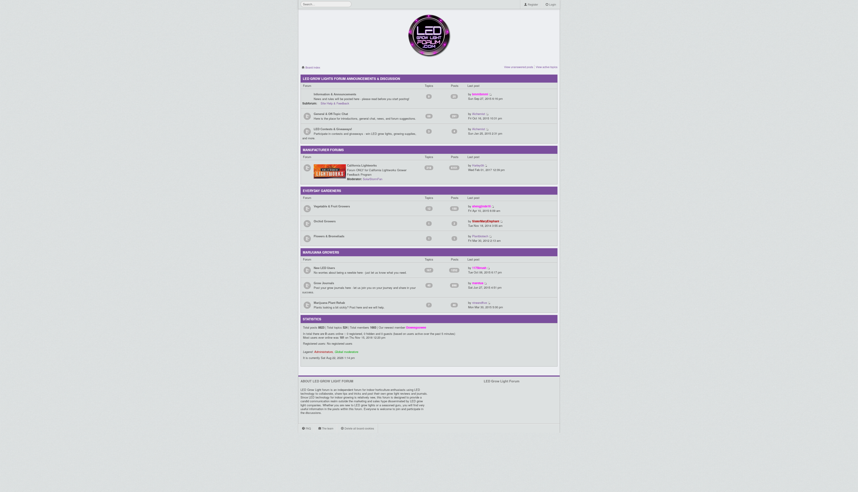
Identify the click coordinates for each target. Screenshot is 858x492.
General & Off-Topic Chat (331, 114)
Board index (312, 67)
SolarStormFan (372, 179)
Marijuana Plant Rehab (329, 302)
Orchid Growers (325, 221)
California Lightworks (362, 165)
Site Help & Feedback (335, 103)
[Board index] (429, 36)
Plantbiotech (480, 236)
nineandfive (479, 302)
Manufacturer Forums (323, 150)
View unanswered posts (518, 67)
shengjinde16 (481, 206)
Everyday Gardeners (322, 190)
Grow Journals (324, 283)
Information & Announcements (335, 94)
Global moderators (346, 352)
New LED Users (324, 268)
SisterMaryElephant (485, 221)
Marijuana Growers (321, 252)
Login (552, 4)
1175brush (479, 268)
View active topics (546, 67)
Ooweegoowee (416, 327)
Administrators (323, 352)
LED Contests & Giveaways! (333, 129)
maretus (477, 283)
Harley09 (478, 165)
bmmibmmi (480, 94)
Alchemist (478, 114)
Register (532, 4)
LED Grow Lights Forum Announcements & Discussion (351, 78)
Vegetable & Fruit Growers (332, 206)
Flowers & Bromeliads (329, 236)
